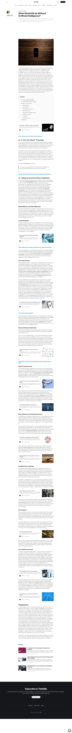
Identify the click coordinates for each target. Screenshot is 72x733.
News (30, 5)
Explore (26, 5)
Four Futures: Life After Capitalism (25, 313)
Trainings (43, 5)
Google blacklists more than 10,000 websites (43, 372)
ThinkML (36, 2)
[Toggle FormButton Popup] (69, 730)
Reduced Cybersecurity (26, 110)
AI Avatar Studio (21, 5)
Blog (16, 5)
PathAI (42, 555)
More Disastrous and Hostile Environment (29, 112)
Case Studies (34, 5)
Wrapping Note (23, 119)
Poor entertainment (26, 107)
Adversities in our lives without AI (26, 103)
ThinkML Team (10, 15)
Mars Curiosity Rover (28, 447)
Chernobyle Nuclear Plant (32, 430)
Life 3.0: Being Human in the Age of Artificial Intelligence (30, 136)
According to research (41, 275)
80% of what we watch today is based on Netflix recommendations (34, 271)
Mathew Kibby (27, 163)
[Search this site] (7, 2)
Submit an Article (49, 5)
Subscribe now (37, 697)
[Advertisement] (36, 31)
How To (39, 5)
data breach (42, 395)
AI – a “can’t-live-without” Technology (27, 99)
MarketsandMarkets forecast (31, 181)
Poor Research (25, 116)
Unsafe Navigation (26, 105)
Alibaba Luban (42, 321)
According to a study (38, 582)
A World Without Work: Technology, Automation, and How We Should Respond (35, 247)
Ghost (41, 712)
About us (55, 5)
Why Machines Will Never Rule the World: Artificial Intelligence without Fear (34, 174)
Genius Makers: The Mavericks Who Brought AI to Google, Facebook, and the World (34, 362)
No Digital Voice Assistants (27, 114)
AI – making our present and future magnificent (28, 101)
